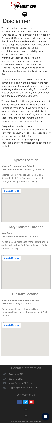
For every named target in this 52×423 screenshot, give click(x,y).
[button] (24, 14)
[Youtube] (31, 402)
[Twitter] (25, 402)
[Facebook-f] (19, 402)
